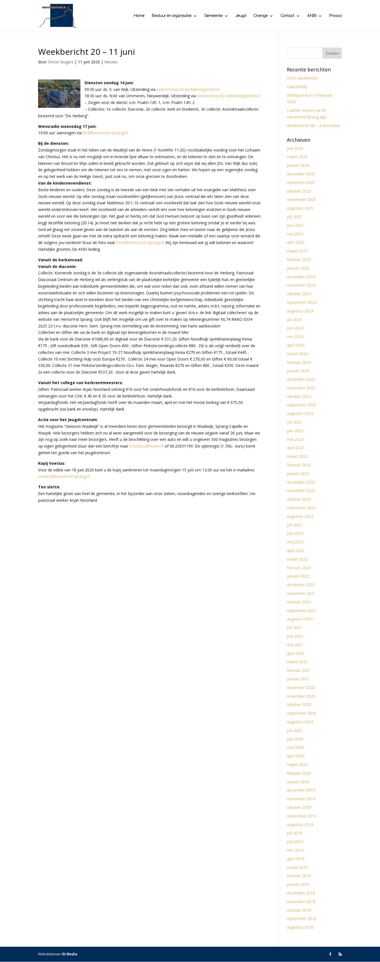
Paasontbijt (297, 86)
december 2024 (301, 276)
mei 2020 (295, 747)
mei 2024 (295, 336)
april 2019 (295, 858)
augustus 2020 (300, 721)
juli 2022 (294, 525)
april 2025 (295, 242)
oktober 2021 (299, 602)
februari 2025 (299, 259)
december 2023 (301, 379)
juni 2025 (295, 225)
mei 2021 (295, 644)
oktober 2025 (299, 191)
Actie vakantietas (302, 78)
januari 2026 (298, 165)
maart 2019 (297, 867)
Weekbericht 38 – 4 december (313, 125)
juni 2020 (295, 739)
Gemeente (213, 16)
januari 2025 (298, 268)
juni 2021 (295, 636)
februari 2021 (299, 670)
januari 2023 (298, 473)
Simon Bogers (60, 61)
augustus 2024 (300, 311)
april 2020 (295, 756)
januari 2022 (298, 576)
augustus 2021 (300, 619)
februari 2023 (299, 465)
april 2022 (295, 550)
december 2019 (301, 790)
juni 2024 (295, 327)
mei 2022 (295, 542)
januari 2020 (298, 781)
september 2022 (301, 507)
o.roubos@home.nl (146, 446)
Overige (260, 16)
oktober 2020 (299, 704)
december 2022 (301, 482)
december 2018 (301, 893)
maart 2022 (297, 559)
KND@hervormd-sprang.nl (140, 242)
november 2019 (301, 798)
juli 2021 (294, 627)
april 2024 (295, 345)
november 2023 (301, 388)
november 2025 (301, 182)
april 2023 (295, 447)
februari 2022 (299, 567)
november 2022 (301, 490)
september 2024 (301, 302)
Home (139, 16)
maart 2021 (297, 661)
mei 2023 (295, 439)
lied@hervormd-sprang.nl (105, 132)
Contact (287, 16)
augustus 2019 (300, 824)
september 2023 (301, 404)
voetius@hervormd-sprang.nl (64, 476)
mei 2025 (295, 234)
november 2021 (301, 593)
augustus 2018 (300, 927)
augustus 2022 (300, 516)
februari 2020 (299, 773)
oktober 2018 (299, 910)
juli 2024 (294, 319)
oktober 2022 (299, 499)
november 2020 (301, 696)
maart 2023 (297, 456)
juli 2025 (294, 216)
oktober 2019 (299, 807)
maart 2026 (297, 156)
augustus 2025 (300, 208)
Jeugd (240, 16)
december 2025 (301, 174)
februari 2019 (299, 875)
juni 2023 (295, 430)
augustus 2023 (300, 413)
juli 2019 (294, 833)
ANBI (311, 16)
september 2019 (301, 816)
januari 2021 (298, 679)
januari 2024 (298, 370)
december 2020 (301, 687)
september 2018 (301, 918)
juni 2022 (295, 533)
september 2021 (301, 610)
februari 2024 (299, 362)
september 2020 (301, 713)
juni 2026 (295, 148)
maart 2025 (297, 250)
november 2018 (301, 901)
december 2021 (301, 584)
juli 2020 (294, 730)
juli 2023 (294, 422)
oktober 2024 (299, 293)
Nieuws (111, 61)
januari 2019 (298, 884)
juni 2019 (295, 841)
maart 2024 (297, 353)
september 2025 (301, 199)
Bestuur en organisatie (171, 16)
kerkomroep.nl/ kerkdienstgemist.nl (188, 89)
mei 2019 (295, 850)
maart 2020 (297, 764)
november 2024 (301, 285)
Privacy (335, 16)
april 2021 (295, 653)
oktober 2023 (299, 396)
